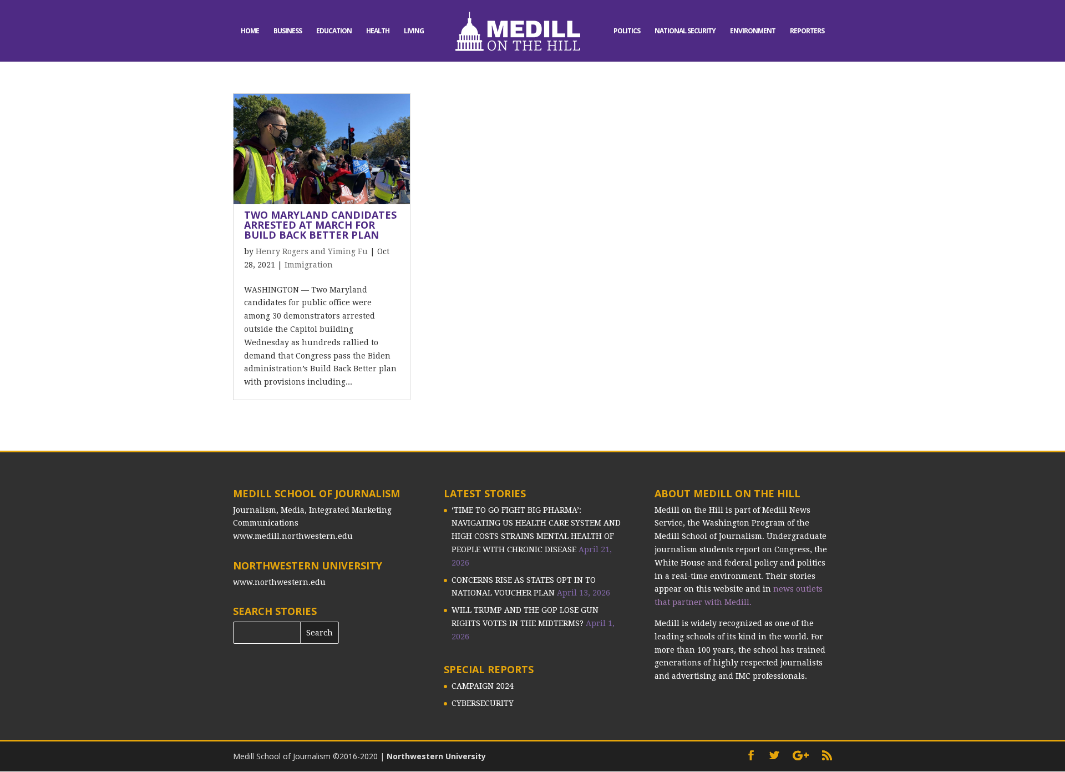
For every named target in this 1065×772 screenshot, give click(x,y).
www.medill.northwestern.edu (293, 536)
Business (287, 31)
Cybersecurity (483, 703)
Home (250, 31)
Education (334, 31)
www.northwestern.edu (279, 582)
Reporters (807, 31)
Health (377, 31)
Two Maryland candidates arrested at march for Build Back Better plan (320, 224)
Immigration (309, 264)
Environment (752, 31)
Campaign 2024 (483, 686)
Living (414, 31)
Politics (626, 31)
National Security (685, 31)
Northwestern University (436, 756)
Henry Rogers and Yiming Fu (312, 251)
